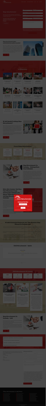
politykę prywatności (25, 209)
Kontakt (23, 207)
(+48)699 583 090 (23, 204)
